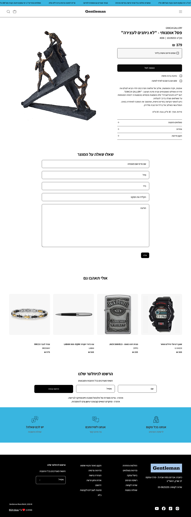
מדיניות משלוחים (130, 470)
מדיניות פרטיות (94, 470)
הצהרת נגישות (95, 475)
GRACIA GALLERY (174, 28)
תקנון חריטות (177, 135)
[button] (8, 11)
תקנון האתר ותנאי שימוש (90, 465)
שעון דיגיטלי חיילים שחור (171, 344)
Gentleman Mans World (17, 504)
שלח (145, 255)
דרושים (98, 485)
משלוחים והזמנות (175, 122)
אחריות (179, 129)
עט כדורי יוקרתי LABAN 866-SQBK (79, 344)
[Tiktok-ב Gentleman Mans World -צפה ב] (170, 508)
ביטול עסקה (132, 475)
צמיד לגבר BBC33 (42, 344)
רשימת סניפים (131, 480)
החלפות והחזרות (130, 465)
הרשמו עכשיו (53, 389)
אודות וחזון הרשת (94, 480)
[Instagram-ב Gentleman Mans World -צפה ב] (177, 508)
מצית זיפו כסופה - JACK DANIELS (123, 344)
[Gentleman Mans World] (95, 11)
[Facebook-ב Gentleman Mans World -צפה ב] (163, 508)
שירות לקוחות (131, 485)
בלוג (99, 495)
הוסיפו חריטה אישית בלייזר (165, 53)
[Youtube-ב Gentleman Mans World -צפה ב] (157, 508)
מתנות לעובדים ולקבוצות (90, 490)
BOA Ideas (14, 509)
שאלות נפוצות (131, 490)
